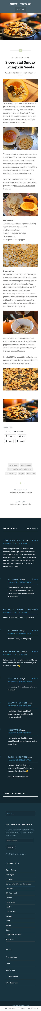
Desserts (9, 888)
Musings (9, 916)
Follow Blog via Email (19, 824)
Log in (8, 963)
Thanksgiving (11, 473)
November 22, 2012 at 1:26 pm (15, 612)
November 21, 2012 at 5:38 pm (19, 582)
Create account (11, 957)
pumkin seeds (26, 465)
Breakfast (9, 879)
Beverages (10, 875)
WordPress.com (12, 983)
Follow (10, 847)
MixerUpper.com (20, 3)
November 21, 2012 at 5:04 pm (15, 543)
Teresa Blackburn (13, 540)
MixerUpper (16, 73)
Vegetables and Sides (13, 934)
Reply (36, 540)
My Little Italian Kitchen (18, 609)
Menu (21, 9)
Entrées (9, 898)
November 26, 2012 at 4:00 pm (19, 760)
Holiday (8, 907)
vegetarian (31, 473)
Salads (8, 921)
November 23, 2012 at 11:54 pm (20, 682)
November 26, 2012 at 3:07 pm (19, 733)
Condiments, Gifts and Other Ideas (18, 884)
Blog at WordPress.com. (20, 1006)
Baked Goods (11, 870)
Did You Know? (11, 893)
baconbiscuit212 (13, 651)
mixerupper (13, 465)
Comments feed (12, 976)
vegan (21, 473)
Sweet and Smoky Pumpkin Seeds (20, 469)
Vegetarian (24, 58)
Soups (8, 930)
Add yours (32, 529)
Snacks (15, 58)
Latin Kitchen (10, 911)
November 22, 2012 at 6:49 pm (19, 633)
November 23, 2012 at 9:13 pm (15, 654)
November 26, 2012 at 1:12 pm (19, 706)
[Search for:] (20, 814)
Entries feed (10, 970)
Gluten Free (10, 902)
